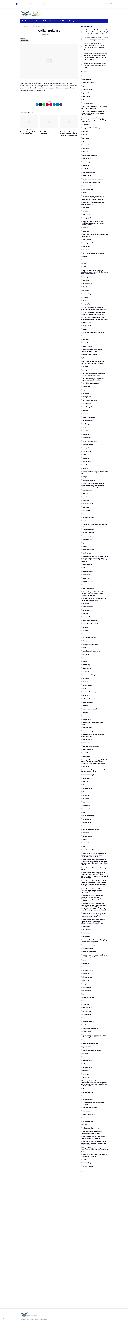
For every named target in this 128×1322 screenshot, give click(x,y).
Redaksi (62, 21)
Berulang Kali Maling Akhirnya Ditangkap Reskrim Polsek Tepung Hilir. (28, 132)
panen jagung (86, 668)
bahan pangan (86, 162)
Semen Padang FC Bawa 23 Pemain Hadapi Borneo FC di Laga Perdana (94, 956)
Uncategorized (86, 1111)
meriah (84, 585)
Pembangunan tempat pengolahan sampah (92, 724)
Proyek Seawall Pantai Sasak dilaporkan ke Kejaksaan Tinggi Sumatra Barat (96, 39)
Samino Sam (86, 933)
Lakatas (84, 521)
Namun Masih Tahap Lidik (90, 624)
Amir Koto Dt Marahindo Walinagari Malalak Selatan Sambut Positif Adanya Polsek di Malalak (92, 113)
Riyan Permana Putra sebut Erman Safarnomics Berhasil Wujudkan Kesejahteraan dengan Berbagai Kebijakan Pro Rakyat (93, 897)
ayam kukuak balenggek (89, 155)
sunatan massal (87, 1032)
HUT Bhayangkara (87, 421)
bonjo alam (85, 211)
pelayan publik (86, 719)
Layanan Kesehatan (88, 532)
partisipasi (85, 678)
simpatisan (85, 980)
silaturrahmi (86, 974)
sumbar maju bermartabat (90, 1028)
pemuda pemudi (87, 739)
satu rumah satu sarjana (89, 945)
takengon (85, 1071)
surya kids (85, 1040)
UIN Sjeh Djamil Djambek (90, 1107)
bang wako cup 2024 (88, 172)
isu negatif (85, 448)
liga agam (85, 543)
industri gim (86, 434)
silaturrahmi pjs (87, 977)
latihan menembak (88, 529)
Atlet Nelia (85, 148)
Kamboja (85, 468)
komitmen (85, 507)
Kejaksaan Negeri (87, 490)
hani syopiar (86, 386)
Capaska (84, 256)
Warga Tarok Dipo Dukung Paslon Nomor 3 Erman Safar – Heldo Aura (94, 1155)
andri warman (86, 124)
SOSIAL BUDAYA (87, 1008)
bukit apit (85, 228)
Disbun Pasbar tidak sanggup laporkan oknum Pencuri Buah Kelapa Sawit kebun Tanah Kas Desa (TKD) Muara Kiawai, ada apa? (95, 56)
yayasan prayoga (87, 1166)
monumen (85, 603)
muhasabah (86, 610)
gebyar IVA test (87, 346)
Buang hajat (86, 214)
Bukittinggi (85, 231)
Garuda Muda (86, 343)
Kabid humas (86, 465)
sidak (84, 967)
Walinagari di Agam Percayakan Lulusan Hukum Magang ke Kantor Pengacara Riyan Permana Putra (94, 1143)
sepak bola (85, 963)
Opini (84, 648)
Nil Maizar (85, 630)
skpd (83, 994)
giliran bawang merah (89, 358)
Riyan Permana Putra (88, 850)
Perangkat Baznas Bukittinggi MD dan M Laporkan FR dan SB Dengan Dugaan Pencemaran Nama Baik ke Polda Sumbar (94, 761)
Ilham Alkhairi (86, 431)
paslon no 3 (85, 695)
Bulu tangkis (86, 246)
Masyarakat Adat (87, 581)
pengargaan (86, 743)
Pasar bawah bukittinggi (89, 692)
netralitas (85, 627)
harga (84, 390)
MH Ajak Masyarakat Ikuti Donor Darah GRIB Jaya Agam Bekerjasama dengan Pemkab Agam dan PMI (93, 593)
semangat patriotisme (89, 952)
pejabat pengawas (87, 702)
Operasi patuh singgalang (90, 644)
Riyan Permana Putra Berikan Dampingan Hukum (94, 869)
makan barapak (87, 564)
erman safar (86, 304)
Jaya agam (85, 458)
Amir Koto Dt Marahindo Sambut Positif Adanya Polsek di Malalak (94, 107)
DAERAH (84, 267)
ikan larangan (86, 424)
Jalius (84, 455)
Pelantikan (85, 712)
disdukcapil (85, 290)
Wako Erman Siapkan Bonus (90, 1128)
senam (84, 960)
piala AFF (85, 781)
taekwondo (85, 1064)
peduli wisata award (88, 699)
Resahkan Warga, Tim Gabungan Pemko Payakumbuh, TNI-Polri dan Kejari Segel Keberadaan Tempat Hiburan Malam (96, 32)
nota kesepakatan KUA (89, 637)
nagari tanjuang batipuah (90, 620)
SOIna (84, 1001)
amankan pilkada (87, 103)
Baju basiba (85, 165)
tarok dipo (85, 1077)
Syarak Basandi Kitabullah (90, 1043)
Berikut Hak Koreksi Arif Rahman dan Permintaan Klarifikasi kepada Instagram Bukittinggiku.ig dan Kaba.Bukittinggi (93, 198)
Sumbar (84, 1025)
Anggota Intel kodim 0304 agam (92, 128)
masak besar (86, 578)
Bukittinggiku (86, 239)
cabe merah (86, 250)
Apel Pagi (85, 131)
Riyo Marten (86, 926)
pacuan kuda (86, 658)
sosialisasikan (86, 1011)
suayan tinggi (86, 1014)
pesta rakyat (86, 778)
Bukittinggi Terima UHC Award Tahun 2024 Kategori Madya (94, 235)
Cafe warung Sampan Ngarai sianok (93, 253)
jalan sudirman (86, 451)
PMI (83, 802)
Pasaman (85, 682)
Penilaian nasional (87, 749)
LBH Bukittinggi (87, 539)
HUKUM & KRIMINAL (88, 417)
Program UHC (86, 819)
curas (84, 263)
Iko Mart (85, 427)
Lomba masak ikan (88, 550)
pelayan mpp (86, 716)
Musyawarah (86, 617)
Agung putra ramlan (88, 93)
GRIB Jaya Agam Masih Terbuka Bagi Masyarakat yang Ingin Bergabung (92, 379)
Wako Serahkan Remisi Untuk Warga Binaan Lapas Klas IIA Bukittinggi (93, 1137)
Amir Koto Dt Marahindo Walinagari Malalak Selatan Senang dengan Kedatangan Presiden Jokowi (94, 120)
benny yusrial (86, 186)
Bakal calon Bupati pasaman (90, 169)
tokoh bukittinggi (87, 1099)
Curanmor (85, 260)
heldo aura (85, 414)
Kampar (84, 477)
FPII (83, 336)
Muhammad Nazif (87, 607)
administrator (86, 79)
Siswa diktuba (86, 991)
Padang (84, 661)
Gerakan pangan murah (89, 354)
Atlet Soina (85, 152)
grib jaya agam (86, 370)
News (38, 21)
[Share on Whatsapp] (43, 104)
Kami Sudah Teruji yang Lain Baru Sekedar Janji (94, 473)
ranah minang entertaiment (90, 829)
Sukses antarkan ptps (88, 1021)
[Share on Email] (47, 104)
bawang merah (87, 176)
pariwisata (85, 671)
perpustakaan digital (88, 775)
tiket (83, 1089)
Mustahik (85, 613)
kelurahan (85, 497)
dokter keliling (86, 294)
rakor (84, 826)
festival (84, 329)
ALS (83, 100)
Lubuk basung (86, 553)
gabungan (85, 339)
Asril (83, 141)
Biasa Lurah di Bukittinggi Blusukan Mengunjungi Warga (92, 204)
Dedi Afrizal (85, 280)
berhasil (84, 193)
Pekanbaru (85, 705)
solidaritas (85, 1004)
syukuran (85, 1054)
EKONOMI (85, 297)
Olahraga (85, 641)
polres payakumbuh (88, 809)
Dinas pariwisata (87, 283)
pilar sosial (85, 785)
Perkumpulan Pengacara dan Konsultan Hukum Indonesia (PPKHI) (93, 771)
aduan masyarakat (88, 82)
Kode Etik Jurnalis (27, 21)
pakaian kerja (86, 665)
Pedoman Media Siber (50, 21)
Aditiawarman (86, 76)
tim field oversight (88, 1092)
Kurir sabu (85, 514)
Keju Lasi (85, 493)
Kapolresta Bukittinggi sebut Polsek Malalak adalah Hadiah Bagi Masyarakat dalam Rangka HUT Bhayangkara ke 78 (92, 485)
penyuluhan (86, 756)
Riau (83, 846)
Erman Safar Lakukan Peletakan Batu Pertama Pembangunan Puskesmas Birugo (94, 313)
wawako (84, 1159)
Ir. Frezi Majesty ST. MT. (89, 441)
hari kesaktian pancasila (89, 400)
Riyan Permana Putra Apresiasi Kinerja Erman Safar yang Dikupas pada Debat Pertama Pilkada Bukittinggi (93, 855)
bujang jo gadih (87, 218)
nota (83, 634)
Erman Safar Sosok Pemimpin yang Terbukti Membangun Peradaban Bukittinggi (94, 318)
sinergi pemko (86, 987)
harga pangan (86, 397)
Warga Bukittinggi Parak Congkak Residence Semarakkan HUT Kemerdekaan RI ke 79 (94, 1149)
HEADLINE (85, 410)
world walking (86, 1163)
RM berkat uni (86, 929)
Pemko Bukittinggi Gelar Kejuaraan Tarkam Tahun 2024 (92, 735)
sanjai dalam (86, 936)
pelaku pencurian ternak (89, 709)
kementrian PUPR (87, 504)
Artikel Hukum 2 (49, 30)
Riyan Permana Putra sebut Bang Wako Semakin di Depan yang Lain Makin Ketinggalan (93, 891)
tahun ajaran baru (87, 1067)
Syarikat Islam (86, 1047)
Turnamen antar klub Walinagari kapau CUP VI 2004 (93, 1104)
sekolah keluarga (87, 948)
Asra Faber (85, 138)
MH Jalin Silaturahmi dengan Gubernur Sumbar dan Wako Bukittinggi (93, 599)
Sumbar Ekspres (34, 1319)
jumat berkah (86, 461)
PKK (83, 792)
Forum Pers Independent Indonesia (93, 332)
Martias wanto (86, 575)
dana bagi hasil (87, 277)
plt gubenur (86, 795)
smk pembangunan (88, 997)
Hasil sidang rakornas (88, 407)
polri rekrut (85, 812)
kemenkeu (85, 500)
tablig (84, 1057)
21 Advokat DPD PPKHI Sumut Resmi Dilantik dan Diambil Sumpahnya (49, 132)
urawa (84, 1118)
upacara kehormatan (88, 1114)
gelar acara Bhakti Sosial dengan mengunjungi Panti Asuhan (91, 350)
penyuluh (85, 753)
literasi (84, 546)
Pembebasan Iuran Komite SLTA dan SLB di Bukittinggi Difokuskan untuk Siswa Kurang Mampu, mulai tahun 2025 (95, 47)
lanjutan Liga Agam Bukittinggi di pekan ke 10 (94, 525)
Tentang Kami (73, 21)
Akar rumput (86, 96)
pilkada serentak (87, 788)
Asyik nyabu (86, 145)
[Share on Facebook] (37, 104)
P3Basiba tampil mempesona (91, 651)
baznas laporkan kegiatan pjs (91, 182)
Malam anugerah (87, 568)
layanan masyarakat (88, 536)
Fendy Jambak (86, 326)
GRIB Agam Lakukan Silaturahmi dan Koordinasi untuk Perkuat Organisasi (92, 362)
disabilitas (85, 287)
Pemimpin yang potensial (90, 731)
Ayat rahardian (86, 158)
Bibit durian (86, 208)
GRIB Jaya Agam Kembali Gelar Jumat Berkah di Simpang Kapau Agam (93, 374)
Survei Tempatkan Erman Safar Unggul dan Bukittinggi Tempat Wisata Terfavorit (93, 1036)
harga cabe (85, 393)
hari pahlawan (86, 404)
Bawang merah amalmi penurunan (92, 179)
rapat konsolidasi (87, 836)
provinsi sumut (87, 822)
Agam (84, 86)
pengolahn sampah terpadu (90, 746)
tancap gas (85, 1074)
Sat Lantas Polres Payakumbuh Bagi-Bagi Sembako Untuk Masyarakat (94, 941)
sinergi (84, 984)
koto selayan (86, 510)
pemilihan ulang (87, 728)
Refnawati (85, 843)
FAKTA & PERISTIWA (88, 322)
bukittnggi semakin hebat (90, 243)
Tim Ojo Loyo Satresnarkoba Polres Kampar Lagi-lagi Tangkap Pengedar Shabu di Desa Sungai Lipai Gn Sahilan (68, 133)
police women (86, 805)
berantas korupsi (87, 189)
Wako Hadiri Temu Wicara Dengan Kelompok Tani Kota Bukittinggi (92, 1132)
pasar (84, 688)
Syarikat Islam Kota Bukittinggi (91, 1050)
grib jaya (85, 366)
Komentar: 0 (24, 41)
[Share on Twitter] (40, 104)
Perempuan (85, 766)
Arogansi (85, 135)
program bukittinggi (88, 816)
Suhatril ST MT (86, 1018)
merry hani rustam (88, 588)
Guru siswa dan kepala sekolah (91, 383)
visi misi (84, 1125)
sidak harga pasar (87, 970)
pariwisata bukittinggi (89, 675)
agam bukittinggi (87, 89)
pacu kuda (85, 654)
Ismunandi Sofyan (87, 444)
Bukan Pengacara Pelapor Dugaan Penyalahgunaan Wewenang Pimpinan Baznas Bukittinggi (92, 223)
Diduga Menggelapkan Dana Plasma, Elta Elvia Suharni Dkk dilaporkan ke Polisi (95, 65)
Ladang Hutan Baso (88, 517)
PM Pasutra (85, 799)
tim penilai (85, 1096)
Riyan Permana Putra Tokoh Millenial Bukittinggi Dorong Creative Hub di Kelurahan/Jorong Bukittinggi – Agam (93, 921)
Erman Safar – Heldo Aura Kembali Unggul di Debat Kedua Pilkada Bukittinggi (93, 308)
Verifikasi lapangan (88, 1121)
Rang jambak (86, 833)
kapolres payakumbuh (89, 480)
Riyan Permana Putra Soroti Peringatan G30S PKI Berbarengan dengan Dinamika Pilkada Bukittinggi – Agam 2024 (93, 915)
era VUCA (85, 301)
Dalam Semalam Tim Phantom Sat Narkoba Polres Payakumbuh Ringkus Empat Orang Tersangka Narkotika (94, 272)
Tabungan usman (87, 1060)
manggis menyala (87, 571)
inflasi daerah (86, 438)
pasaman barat (87, 685)
